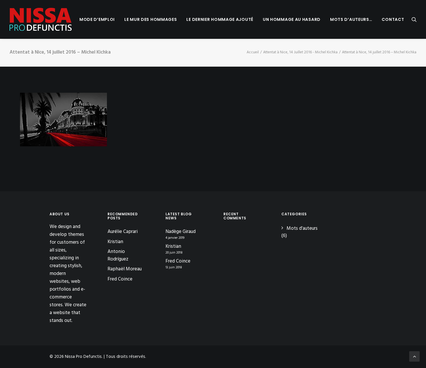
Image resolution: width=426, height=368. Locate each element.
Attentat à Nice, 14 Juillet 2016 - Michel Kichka (300, 52)
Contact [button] (393, 19)
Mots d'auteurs (302, 228)
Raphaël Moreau (125, 269)
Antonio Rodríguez (118, 255)
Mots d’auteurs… (351, 19)
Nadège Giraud (180, 232)
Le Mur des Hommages (150, 19)
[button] (414, 19)
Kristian (115, 242)
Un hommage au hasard (292, 19)
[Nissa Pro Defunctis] (41, 19)
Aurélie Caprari (123, 232)
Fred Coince (120, 279)
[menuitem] (97, 19)
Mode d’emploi (97, 19)
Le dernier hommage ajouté (219, 19)
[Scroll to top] (414, 356)
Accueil (253, 52)
